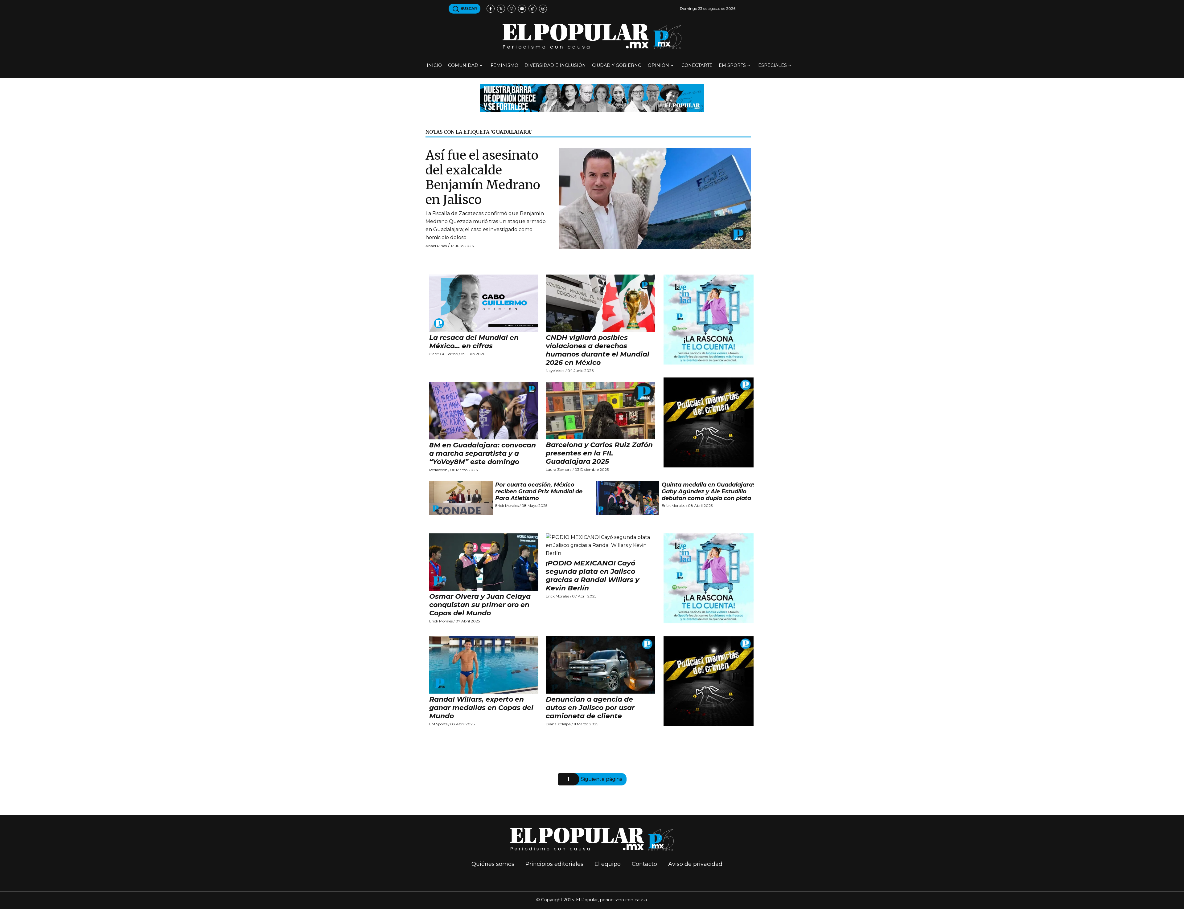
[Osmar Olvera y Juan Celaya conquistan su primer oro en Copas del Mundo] (483, 562)
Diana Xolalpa (558, 724)
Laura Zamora (559, 469)
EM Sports (732, 65)
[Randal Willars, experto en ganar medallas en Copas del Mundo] (483, 665)
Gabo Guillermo (443, 354)
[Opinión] (592, 97)
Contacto (644, 864)
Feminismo (504, 65)
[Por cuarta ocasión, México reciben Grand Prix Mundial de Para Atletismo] (461, 498)
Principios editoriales (554, 864)
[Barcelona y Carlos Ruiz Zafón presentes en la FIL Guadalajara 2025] (600, 410)
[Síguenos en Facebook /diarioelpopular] (491, 9)
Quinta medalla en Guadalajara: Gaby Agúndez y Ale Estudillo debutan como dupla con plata (708, 491)
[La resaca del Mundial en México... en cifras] (483, 303)
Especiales (772, 65)
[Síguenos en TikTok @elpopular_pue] (532, 9)
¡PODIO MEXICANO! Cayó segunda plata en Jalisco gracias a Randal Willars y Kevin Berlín (592, 575)
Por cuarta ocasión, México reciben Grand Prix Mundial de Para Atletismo (538, 491)
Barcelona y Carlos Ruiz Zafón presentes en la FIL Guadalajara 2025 (599, 453)
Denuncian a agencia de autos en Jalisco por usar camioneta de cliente (590, 707)
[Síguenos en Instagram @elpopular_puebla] (512, 9)
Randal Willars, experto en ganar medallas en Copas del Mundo (481, 707)
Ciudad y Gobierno (617, 65)
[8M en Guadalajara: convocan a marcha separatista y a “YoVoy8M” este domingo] (483, 410)
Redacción (438, 469)
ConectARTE (697, 65)
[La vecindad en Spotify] (709, 319)
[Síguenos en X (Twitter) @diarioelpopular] (501, 9)
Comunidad (463, 65)
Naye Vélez (555, 370)
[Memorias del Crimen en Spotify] (709, 422)
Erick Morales (507, 505)
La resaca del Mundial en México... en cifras (474, 341)
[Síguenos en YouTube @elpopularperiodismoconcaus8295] (522, 9)
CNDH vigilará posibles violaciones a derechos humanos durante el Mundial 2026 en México (597, 350)
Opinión (658, 65)
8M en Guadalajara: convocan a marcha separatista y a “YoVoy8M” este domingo (482, 453)
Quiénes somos (492, 864)
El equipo (607, 864)
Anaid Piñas (436, 245)
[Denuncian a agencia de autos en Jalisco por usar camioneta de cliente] (600, 665)
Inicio (434, 65)
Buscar (468, 8)
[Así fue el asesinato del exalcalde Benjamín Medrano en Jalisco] (655, 198)
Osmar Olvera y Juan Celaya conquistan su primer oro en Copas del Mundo (480, 604)
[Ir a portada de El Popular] (592, 36)
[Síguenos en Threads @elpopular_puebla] (543, 9)
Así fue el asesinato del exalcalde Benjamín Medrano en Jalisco (483, 177)
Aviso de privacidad (695, 864)
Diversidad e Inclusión (555, 65)
